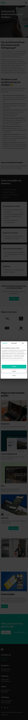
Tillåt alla (14, 366)
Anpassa (14, 371)
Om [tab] (23, 343)
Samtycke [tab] (5, 343)
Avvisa (14, 375)
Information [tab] (14, 343)
